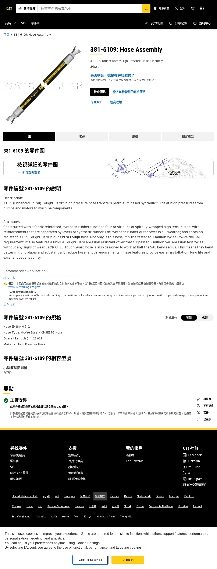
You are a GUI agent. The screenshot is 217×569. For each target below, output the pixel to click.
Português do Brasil (161, 506)
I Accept (128, 559)
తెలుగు (65, 516)
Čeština (114, 496)
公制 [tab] (205, 317)
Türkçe (87, 516)
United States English (25, 496)
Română (183, 506)
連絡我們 (74, 455)
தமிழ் (54, 516)
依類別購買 (17, 455)
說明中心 (74, 467)
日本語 (92, 506)
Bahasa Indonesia (58, 506)
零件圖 (14, 461)
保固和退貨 (75, 473)
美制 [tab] (189, 317)
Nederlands (144, 496)
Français (174, 496)
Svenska (41, 516)
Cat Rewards (134, 461)
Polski (140, 506)
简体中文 (85, 496)
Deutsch (189, 496)
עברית (29, 506)
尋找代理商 (75, 461)
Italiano (79, 506)
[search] (146, 8)
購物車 (130, 455)
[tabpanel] (43, 85)
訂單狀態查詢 (77, 479)
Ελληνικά (16, 506)
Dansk (128, 496)
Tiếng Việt (126, 516)
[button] (129, 92)
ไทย (76, 516)
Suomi (160, 496)
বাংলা (57, 496)
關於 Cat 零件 (19, 473)
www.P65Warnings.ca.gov (24, 287)
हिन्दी (40, 506)
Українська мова (106, 516)
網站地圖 (16, 479)
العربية (46, 496)
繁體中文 (100, 496)
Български (69, 496)
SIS (12, 467)
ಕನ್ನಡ (104, 506)
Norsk (127, 506)
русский (197, 506)
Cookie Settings (90, 559)
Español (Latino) (21, 516)
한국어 (115, 506)
